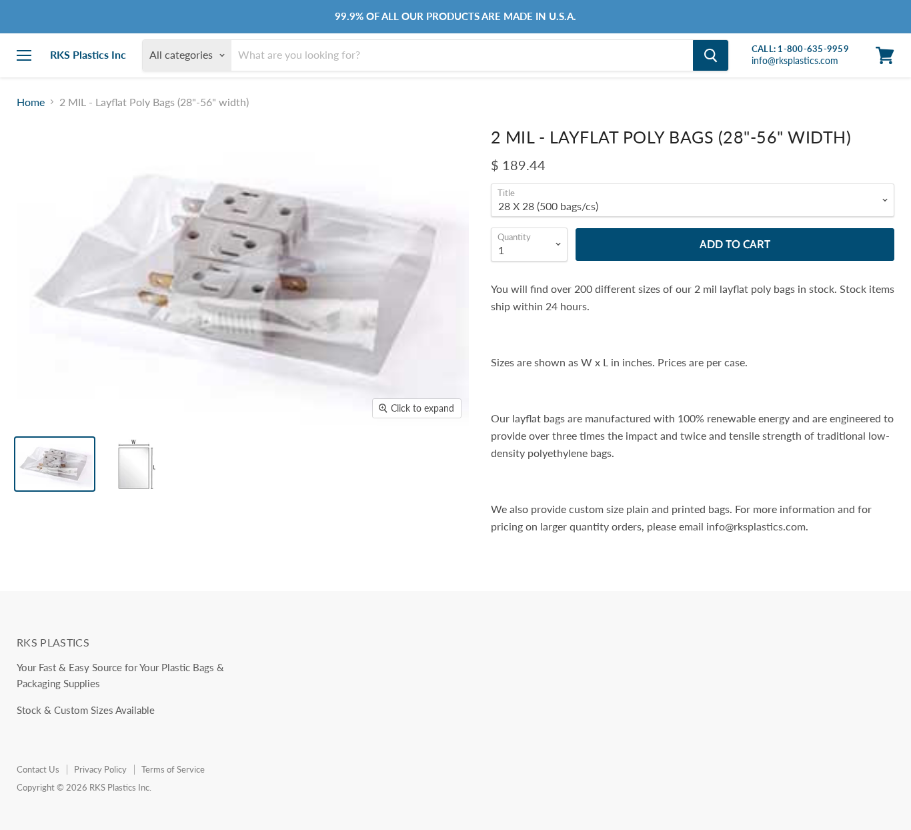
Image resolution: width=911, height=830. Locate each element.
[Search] (710, 55)
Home (31, 102)
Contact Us (38, 769)
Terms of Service (173, 769)
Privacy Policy (100, 769)
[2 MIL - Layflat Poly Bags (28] (54, 464)
